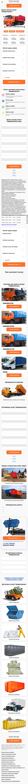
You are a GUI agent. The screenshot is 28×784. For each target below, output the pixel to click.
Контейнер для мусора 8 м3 (8, 760)
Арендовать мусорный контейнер (9, 773)
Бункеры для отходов (14, 620)
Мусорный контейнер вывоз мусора (10, 771)
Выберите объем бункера (9, 64)
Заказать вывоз (5, 224)
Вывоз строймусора (14, 602)
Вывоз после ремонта (14, 676)
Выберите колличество (9, 70)
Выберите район (7, 233)
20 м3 (14, 173)
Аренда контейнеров (14, 657)
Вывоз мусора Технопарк (7, 775)
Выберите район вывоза (9, 51)
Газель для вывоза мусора (8, 756)
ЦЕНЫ (6, 31)
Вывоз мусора (5, 769)
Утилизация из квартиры (14, 713)
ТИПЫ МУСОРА (20, 31)
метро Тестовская (5, 779)
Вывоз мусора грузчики (7, 762)
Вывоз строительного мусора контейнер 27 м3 (13, 767)
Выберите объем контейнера (10, 246)
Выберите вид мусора (8, 240)
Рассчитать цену (13, 538)
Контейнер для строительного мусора (10, 765)
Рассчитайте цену (13, 82)
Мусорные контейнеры (14, 694)
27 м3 (14, 175)
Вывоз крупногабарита (14, 731)
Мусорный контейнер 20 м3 (8, 763)
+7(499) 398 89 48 (14, 5)
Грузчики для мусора (14, 639)
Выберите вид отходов (8, 57)
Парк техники (13, 224)
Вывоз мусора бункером (7, 758)
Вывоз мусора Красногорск (8, 777)
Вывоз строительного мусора (8, 754)
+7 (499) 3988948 (9, 543)
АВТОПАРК (12, 31)
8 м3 (14, 170)
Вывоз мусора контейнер (7, 752)
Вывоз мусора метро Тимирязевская (10, 781)
